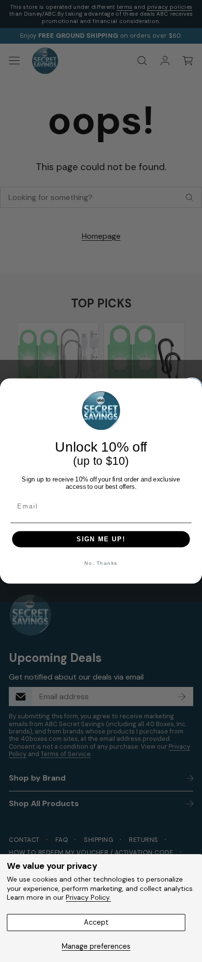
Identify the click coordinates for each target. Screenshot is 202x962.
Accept (96, 922)
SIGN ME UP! (101, 538)
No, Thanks (101, 563)
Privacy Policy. (88, 897)
